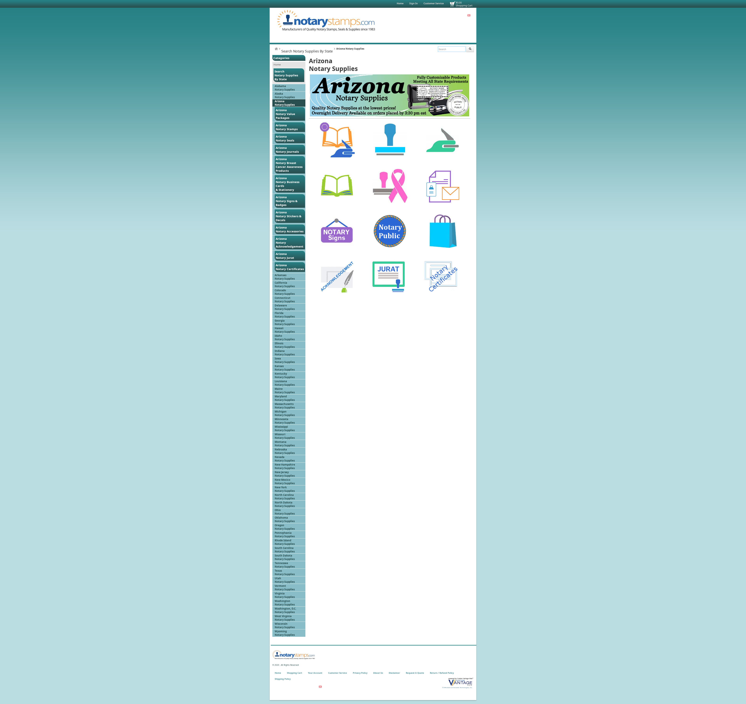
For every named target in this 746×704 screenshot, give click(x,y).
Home (400, 3)
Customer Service (434, 3)
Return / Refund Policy (442, 672)
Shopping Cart (464, 5)
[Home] (276, 49)
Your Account (315, 672)
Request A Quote (415, 672)
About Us (378, 672)
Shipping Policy (283, 678)
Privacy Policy (360, 672)
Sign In (413, 3)
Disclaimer (394, 672)
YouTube (469, 15)
